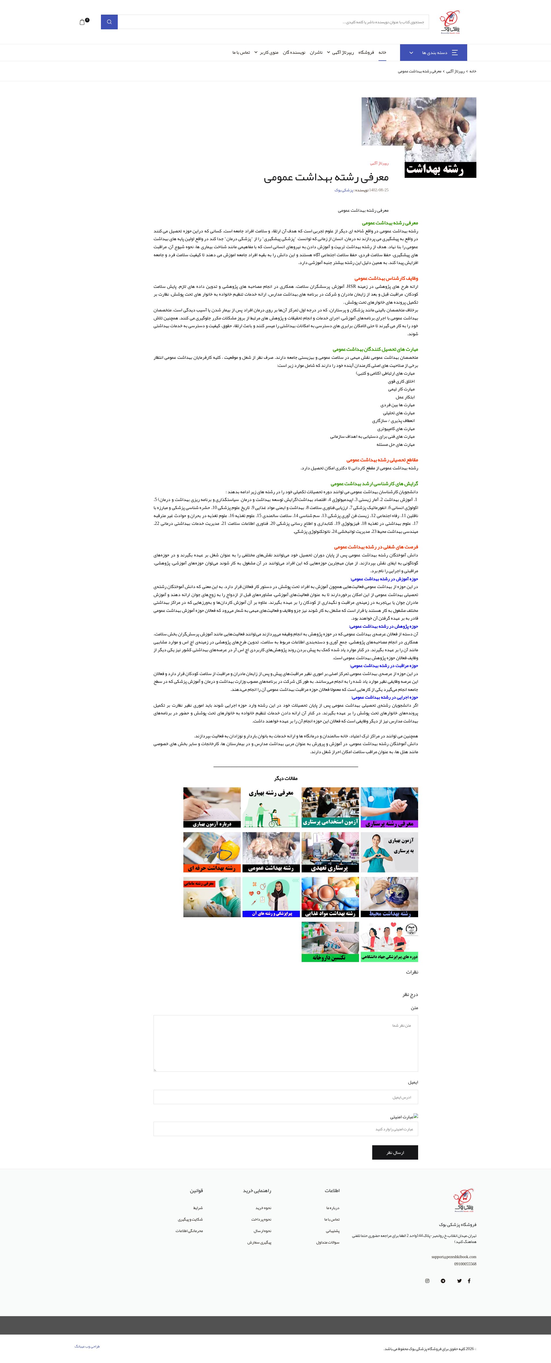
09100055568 (465, 1264)
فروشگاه (366, 52)
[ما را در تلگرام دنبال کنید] (443, 1281)
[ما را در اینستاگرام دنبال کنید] (427, 1281)
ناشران (316, 52)
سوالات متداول (327, 1242)
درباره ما (332, 1208)
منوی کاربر (269, 52)
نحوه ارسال (262, 1231)
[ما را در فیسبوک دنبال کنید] (469, 1281)
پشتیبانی (332, 1231)
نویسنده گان (294, 52)
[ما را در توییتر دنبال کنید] (459, 1281)
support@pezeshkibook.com (454, 1257)
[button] (82, 22)
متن (414, 1008)
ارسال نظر (395, 1152)
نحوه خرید (263, 1208)
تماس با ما (241, 52)
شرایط (198, 1208)
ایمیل (413, 1082)
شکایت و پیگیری (190, 1219)
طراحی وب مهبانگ (87, 1346)
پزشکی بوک (344, 190)
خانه (382, 52)
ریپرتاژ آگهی (343, 52)
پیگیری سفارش (259, 1242)
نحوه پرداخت (261, 1219)
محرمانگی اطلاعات (189, 1231)
